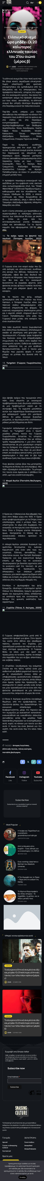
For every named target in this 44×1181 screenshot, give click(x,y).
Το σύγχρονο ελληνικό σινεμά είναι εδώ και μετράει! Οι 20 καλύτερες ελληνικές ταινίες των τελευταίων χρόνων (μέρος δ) (22, 1024)
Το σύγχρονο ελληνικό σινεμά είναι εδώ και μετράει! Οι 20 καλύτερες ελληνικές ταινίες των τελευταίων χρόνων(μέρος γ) (21, 974)
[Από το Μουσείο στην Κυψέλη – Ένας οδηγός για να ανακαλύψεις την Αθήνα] (10, 850)
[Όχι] (41, 1170)
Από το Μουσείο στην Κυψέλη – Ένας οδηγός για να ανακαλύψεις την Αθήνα (28, 848)
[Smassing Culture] (9, 2)
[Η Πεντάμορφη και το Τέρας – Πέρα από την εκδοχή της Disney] (10, 881)
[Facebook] (10, 776)
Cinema (22, 31)
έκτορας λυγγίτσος (21, 745)
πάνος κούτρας (24, 749)
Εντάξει (23, 1177)
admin (14, 66)
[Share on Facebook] (22, 762)
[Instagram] (24, 776)
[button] (4, 2)
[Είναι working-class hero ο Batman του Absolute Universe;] (10, 865)
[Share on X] (28, 762)
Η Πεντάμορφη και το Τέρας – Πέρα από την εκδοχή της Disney (29, 879)
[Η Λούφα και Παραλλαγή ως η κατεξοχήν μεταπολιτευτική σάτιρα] (10, 834)
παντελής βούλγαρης (11, 752)
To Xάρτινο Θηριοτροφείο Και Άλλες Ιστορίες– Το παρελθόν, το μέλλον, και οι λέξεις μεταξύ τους (28, 895)
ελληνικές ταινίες (9, 749)
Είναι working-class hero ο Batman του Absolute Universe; (28, 864)
